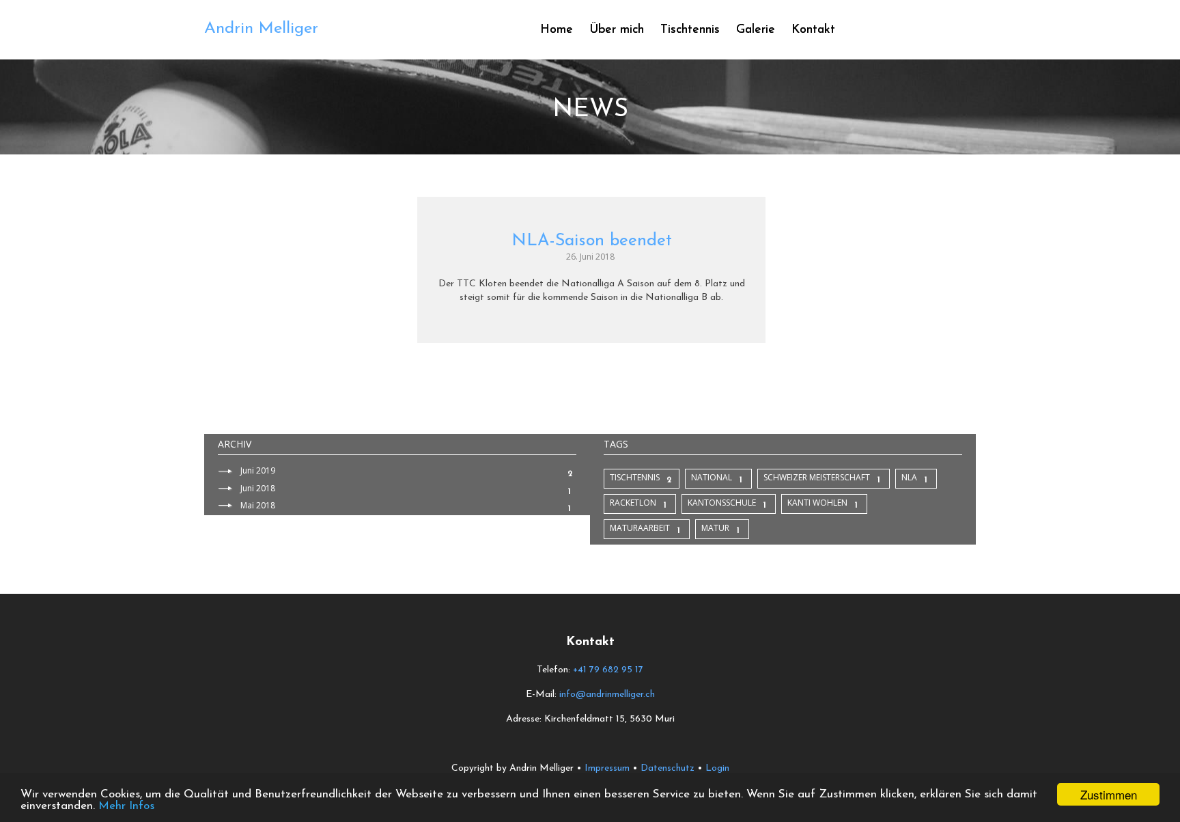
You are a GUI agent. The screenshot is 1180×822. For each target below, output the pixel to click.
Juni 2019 (257, 470)
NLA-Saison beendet (591, 240)
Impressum (607, 768)
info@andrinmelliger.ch (607, 694)
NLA (909, 477)
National (711, 477)
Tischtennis (635, 477)
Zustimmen (1108, 794)
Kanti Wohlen (817, 502)
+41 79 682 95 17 (608, 670)
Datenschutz (667, 768)
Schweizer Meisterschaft (816, 477)
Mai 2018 (257, 505)
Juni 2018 (257, 488)
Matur (715, 528)
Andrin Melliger (261, 28)
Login (717, 768)
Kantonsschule (722, 502)
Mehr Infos (126, 806)
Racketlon (633, 502)
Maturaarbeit (640, 528)
